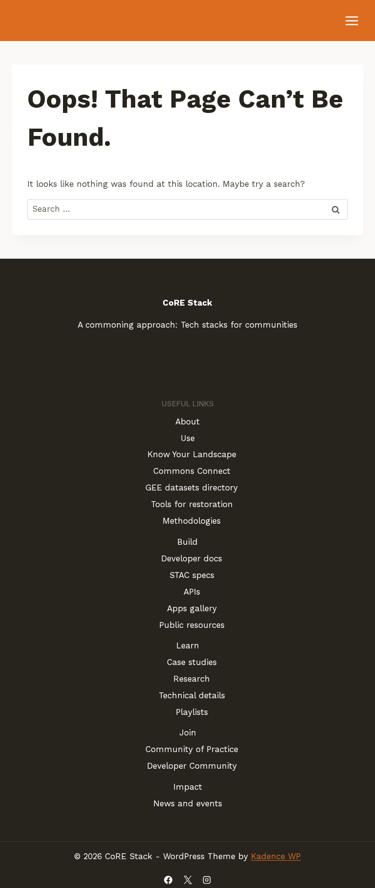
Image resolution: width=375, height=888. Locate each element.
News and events (187, 803)
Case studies (192, 662)
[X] (187, 879)
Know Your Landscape (191, 454)
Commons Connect (191, 471)
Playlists (192, 712)
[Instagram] (206, 879)
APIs (192, 592)
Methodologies (192, 521)
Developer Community (192, 766)
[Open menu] (351, 20)
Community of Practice (192, 749)
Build (187, 542)
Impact (187, 787)
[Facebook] (168, 879)
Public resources (192, 625)
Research (191, 679)
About (187, 421)
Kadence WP (276, 856)
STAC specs (191, 575)
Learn (187, 645)
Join (187, 732)
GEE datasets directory (192, 487)
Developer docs (191, 558)
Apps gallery (192, 608)
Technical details (192, 695)
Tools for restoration (192, 504)
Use (188, 438)
